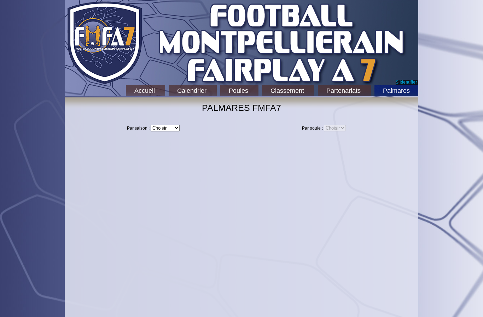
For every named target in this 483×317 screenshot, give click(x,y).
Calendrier (191, 90)
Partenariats (343, 90)
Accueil (144, 90)
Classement (287, 90)
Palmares (396, 90)
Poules (238, 90)
